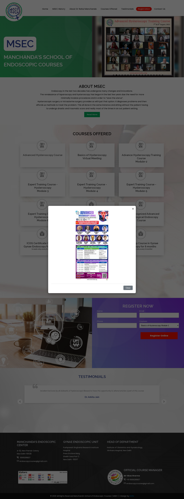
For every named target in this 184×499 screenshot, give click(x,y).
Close (128, 288)
